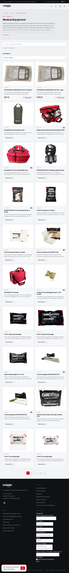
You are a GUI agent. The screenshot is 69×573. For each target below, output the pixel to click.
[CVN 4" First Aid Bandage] (18, 448)
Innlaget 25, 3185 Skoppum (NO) (11, 498)
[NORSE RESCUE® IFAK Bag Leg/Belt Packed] (50, 162)
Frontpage (5, 13)
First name (39, 521)
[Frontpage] (7, 6)
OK (23, 568)
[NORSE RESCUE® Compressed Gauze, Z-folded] (18, 203)
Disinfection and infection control (12, 513)
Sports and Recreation (9, 528)
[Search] (51, 6)
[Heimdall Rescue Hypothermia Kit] (18, 121)
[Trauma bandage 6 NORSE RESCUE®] (50, 366)
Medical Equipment (41, 499)
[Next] (44, 473)
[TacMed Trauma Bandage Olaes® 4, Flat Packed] (50, 285)
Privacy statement (50, 570)
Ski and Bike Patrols (8, 519)
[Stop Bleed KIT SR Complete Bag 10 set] (18, 162)
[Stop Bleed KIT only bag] (18, 285)
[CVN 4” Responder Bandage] (18, 326)
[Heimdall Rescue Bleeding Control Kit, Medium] (18, 81)
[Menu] (64, 6)
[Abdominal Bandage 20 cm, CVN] (18, 366)
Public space (6, 522)
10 (41, 473)
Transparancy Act (61, 570)
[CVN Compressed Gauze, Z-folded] (18, 244)
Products (12, 13)
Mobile (38, 538)
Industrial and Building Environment (12, 516)
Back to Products (10, 48)
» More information (8, 569)
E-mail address (41, 532)
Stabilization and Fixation (43, 496)
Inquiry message (41, 543)
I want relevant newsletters (46, 559)
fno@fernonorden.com (9, 496)
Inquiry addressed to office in (45, 515)
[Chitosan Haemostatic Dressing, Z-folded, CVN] (50, 407)
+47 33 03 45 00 (53, 1)
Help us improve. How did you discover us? (49, 552)
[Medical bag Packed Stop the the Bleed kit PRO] (50, 121)
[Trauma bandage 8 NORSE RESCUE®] (18, 407)
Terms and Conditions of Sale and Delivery (31, 570)
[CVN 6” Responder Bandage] (50, 326)
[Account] (56, 6)
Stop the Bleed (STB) (8, 531)
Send (37, 561)
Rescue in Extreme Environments (11, 525)
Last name (39, 527)
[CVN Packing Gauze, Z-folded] (50, 203)
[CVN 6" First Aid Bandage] (50, 448)
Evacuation (39, 494)
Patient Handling (40, 491)
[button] (60, 6)
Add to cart (28, 97)
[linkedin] (4, 503)
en (64, 1)
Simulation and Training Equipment (45, 505)
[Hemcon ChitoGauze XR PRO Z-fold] (50, 244)
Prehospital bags (40, 502)
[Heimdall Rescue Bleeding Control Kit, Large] (50, 81)
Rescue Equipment (41, 488)
